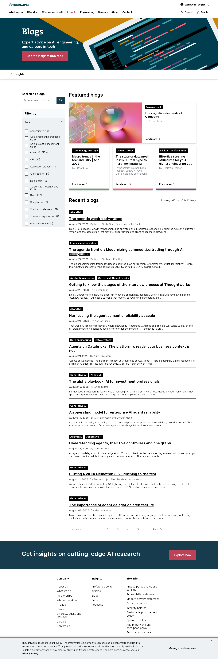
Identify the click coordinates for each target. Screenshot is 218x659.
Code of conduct (136, 603)
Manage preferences (182, 648)
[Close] (211, 640)
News (60, 609)
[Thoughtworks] (19, 3)
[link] (45, 56)
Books (96, 600)
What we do (64, 591)
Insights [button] (72, 12)
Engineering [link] (87, 12)
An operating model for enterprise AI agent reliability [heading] (114, 412)
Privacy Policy (30, 653)
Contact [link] (127, 12)
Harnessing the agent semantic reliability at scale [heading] (112, 316)
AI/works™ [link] (32, 12)
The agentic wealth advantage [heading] (95, 219)
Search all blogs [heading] (33, 94)
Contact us (63, 626)
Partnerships (64, 595)
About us (62, 586)
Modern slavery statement (142, 598)
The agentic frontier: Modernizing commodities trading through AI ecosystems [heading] (126, 252)
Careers (61, 621)
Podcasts (97, 604)
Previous (77, 529)
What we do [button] (16, 12)
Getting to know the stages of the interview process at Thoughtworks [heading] (129, 285)
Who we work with (68, 600)
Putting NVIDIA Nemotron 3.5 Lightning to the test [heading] (112, 474)
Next (156, 529)
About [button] (115, 12)
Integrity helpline (136, 607)
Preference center (103, 586)
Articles (96, 591)
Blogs (95, 595)
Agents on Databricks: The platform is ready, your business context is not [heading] (129, 348)
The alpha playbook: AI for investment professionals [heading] (114, 381)
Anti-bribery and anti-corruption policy (139, 626)
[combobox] (39, 100)
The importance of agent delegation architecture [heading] (111, 505)
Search (189, 12)
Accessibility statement (140, 594)
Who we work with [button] (52, 12)
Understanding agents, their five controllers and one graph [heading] (120, 443)
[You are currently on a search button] (61, 100)
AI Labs (61, 604)
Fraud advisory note (138, 632)
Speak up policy (136, 620)
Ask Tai (205, 12)
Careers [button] (103, 12)
